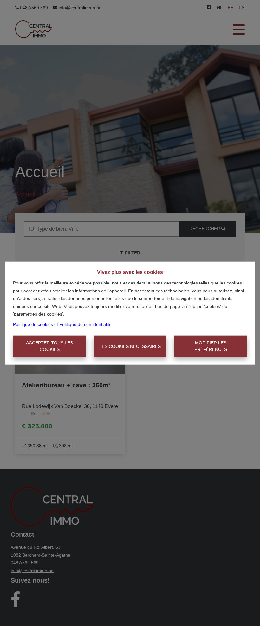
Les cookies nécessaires (130, 346)
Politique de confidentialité (85, 324)
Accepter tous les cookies (49, 346)
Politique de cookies (33, 324)
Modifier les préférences (210, 346)
